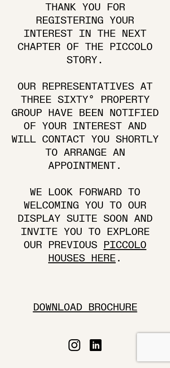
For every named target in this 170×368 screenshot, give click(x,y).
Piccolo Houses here (97, 251)
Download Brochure (85, 307)
